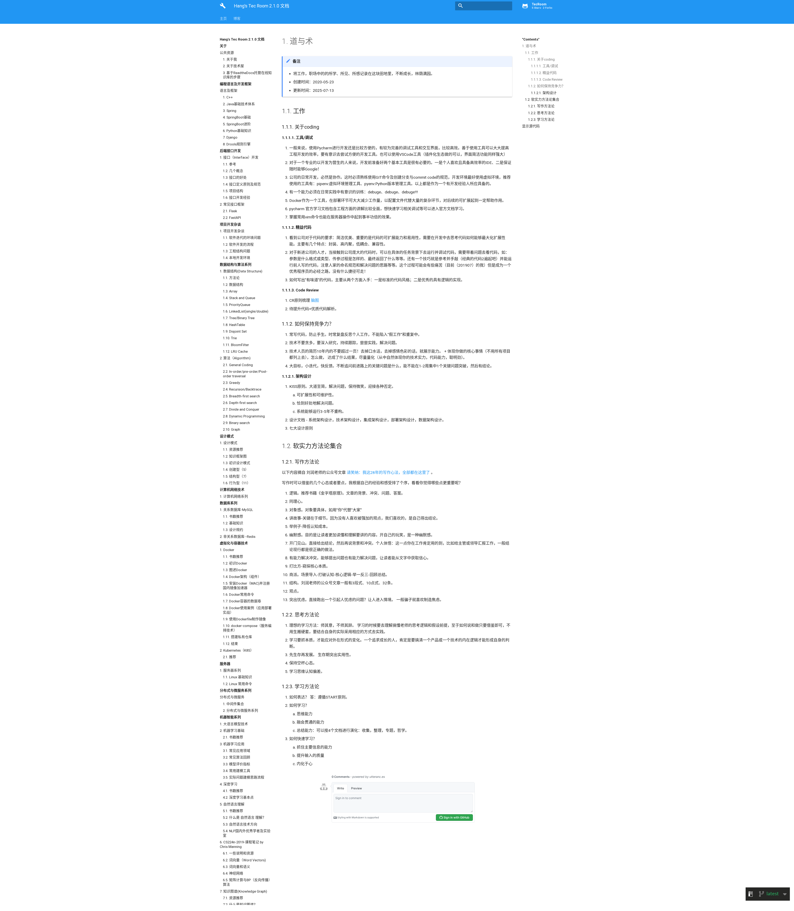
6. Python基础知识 (237, 131)
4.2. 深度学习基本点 (238, 797)
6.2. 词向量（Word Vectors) (244, 860)
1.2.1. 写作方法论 (541, 106)
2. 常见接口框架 (232, 204)
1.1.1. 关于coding (541, 59)
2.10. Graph (231, 429)
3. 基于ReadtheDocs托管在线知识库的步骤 (247, 75)
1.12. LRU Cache (235, 351)
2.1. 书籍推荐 (233, 737)
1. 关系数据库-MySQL (236, 510)
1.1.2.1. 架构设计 (544, 93)
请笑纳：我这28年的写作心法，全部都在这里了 (389, 472)
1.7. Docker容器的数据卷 (242, 601)
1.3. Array (230, 291)
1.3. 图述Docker (235, 570)
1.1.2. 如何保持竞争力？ (546, 86)
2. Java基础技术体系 (239, 104)
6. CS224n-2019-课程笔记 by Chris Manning (241, 844)
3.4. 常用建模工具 (236, 771)
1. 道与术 (529, 46)
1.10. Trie (230, 338)
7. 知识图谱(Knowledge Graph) (243, 891)
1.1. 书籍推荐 (233, 516)
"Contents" (530, 39)
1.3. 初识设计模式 (236, 463)
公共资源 (227, 53)
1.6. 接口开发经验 (236, 197)
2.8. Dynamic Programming (244, 416)
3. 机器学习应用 (232, 744)
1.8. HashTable (234, 325)
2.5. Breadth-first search (241, 396)
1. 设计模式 (228, 443)
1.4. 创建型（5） (236, 469)
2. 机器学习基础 (232, 731)
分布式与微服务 (232, 697)
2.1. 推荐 (229, 657)
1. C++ (228, 97)
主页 (223, 19)
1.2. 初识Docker (235, 563)
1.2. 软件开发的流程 (238, 244)
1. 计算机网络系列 (234, 496)
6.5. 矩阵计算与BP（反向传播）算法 (247, 882)
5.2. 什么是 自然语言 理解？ (244, 817)
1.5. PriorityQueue (236, 305)
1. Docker (227, 550)
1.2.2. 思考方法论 (541, 113)
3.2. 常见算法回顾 (236, 757)
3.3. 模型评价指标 (236, 764)
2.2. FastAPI (232, 218)
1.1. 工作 (531, 53)
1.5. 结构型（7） (236, 476)
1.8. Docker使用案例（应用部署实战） (247, 610)
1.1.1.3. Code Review (547, 79)
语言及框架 (228, 91)
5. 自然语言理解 (232, 804)
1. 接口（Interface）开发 (239, 157)
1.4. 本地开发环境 (236, 258)
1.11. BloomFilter (236, 345)
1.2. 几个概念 (233, 171)
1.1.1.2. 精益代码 (544, 73)
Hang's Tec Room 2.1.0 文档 (242, 39)
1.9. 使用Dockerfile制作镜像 (244, 619)
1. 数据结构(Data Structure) (241, 271)
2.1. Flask (230, 211)
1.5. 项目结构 (233, 191)
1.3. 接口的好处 (235, 177)
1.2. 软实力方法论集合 (542, 99)
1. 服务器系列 (230, 670)
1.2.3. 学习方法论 (541, 119)
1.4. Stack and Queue (239, 298)
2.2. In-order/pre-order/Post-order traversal (245, 373)
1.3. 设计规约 (233, 530)
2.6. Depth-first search (240, 403)
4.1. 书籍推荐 (233, 791)
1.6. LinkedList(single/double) (245, 311)
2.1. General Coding (238, 365)
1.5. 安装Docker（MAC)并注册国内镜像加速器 (246, 585)
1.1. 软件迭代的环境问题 (242, 238)
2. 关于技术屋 (233, 66)
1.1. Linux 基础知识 (237, 677)
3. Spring (229, 111)
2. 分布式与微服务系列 (240, 710)
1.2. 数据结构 (233, 285)
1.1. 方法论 (231, 278)
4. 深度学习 (228, 784)
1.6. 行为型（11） (236, 483)
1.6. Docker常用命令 (238, 594)
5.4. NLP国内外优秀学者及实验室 (246, 833)
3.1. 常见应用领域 (236, 751)
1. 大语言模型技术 (234, 724)
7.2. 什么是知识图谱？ (240, 905)
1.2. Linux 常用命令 (237, 684)
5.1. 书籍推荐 (233, 811)
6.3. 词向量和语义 (236, 867)
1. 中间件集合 (233, 704)
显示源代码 (531, 126)
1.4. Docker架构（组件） (242, 577)
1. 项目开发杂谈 (232, 231)
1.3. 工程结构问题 (236, 251)
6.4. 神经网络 (233, 873)
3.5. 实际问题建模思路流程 (243, 777)
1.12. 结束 (230, 644)
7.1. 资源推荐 (233, 898)
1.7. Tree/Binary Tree (239, 318)
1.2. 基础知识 (233, 523)
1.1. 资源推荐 (233, 449)
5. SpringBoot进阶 (237, 124)
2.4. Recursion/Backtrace (242, 389)
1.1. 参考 (229, 164)
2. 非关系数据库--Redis (237, 537)
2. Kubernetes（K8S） (237, 650)
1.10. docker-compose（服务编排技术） (247, 628)
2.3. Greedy (231, 383)
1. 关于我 (230, 59)
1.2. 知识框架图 (235, 456)
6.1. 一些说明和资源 (238, 853)
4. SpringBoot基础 (237, 117)
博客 (236, 19)
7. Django (230, 137)
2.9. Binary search (236, 423)
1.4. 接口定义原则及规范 (242, 184)
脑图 (315, 300)
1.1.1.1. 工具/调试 (544, 66)
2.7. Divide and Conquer (241, 409)
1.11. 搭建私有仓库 (237, 637)
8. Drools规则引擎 (237, 144)
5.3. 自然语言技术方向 (240, 824)
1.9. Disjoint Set (235, 331)
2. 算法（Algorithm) (235, 358)
